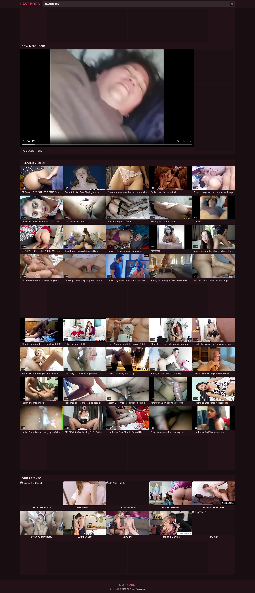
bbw (40, 150)
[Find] (232, 4)
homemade (28, 150)
